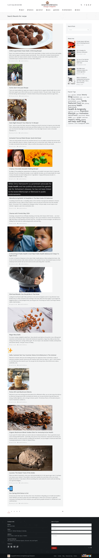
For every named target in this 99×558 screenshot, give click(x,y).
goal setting (72, 105)
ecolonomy (79, 99)
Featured (72, 103)
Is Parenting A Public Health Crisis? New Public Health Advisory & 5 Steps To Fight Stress (34, 255)
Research (71, 119)
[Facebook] (84, 5)
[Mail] (88, 5)
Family (84, 101)
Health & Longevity (77, 109)
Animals (79, 95)
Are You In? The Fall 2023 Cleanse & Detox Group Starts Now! (82, 61)
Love (77, 113)
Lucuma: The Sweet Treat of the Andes (22, 473)
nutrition (74, 117)
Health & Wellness (24, 61)
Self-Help (72, 121)
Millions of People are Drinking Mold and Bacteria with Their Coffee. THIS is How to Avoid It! (83, 80)
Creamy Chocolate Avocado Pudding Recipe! (23, 169)
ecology (73, 99)
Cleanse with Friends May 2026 (19, 213)
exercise (79, 101)
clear (89, 547)
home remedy (76, 111)
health (79, 105)
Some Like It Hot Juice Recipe (18, 88)
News (70, 117)
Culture (84, 97)
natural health (73, 115)
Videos (87, 123)
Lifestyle (71, 113)
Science (83, 119)
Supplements (71, 123)
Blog (70, 97)
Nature (87, 115)
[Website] (90, 5)
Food (79, 103)
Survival (76, 123)
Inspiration (84, 111)
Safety (77, 119)
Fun (83, 103)
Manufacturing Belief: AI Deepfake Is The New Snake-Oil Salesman (31, 198)
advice (69, 94)
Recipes (79, 117)
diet (69, 99)
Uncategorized (81, 123)
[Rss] (86, 5)
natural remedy (81, 115)
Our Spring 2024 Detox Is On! (18, 493)
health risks (70, 111)
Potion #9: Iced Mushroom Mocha (20, 392)
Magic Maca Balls (14, 335)
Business (76, 97)
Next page (63, 511)
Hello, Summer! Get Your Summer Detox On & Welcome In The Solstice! (32, 355)
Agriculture (73, 95)
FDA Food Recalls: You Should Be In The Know (24, 294)
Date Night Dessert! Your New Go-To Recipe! (23, 123)
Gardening (87, 103)
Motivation (83, 113)
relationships (85, 117)
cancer (81, 97)
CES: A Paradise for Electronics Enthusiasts (82, 51)
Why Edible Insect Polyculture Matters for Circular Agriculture (82, 70)
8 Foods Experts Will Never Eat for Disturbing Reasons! (83, 42)
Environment (72, 101)
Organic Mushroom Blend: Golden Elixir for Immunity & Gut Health (31, 432)
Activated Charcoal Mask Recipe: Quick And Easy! (25, 138)
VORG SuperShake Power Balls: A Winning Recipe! (25, 51)
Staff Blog (81, 121)
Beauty (84, 94)
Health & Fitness (72, 107)
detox (88, 97)
